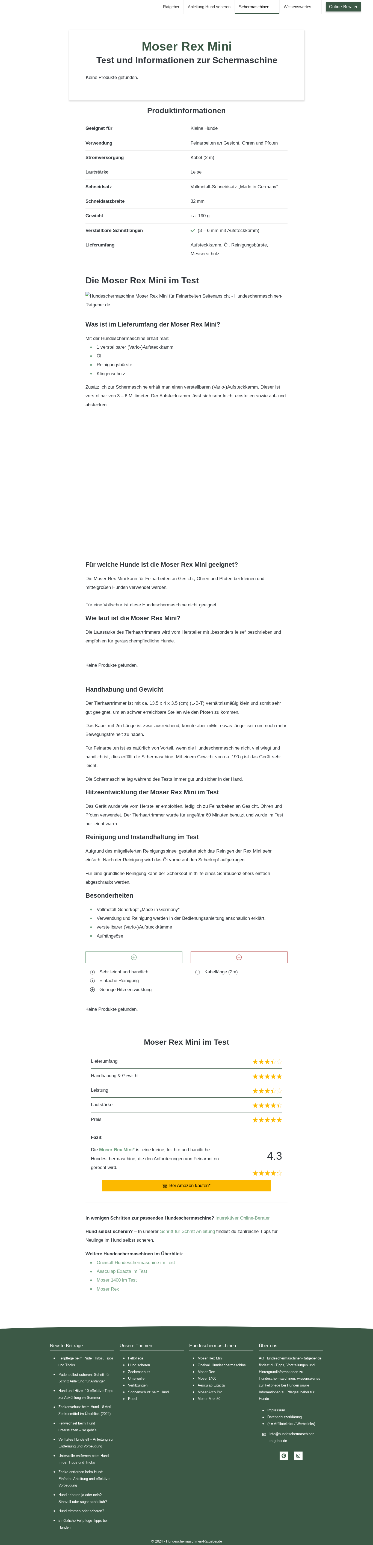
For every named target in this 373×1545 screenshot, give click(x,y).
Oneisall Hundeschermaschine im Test (136, 1262)
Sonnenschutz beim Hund (148, 1392)
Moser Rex (108, 1289)
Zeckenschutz (139, 1372)
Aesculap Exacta (211, 1385)
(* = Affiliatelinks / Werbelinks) (291, 1424)
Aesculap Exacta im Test (122, 1271)
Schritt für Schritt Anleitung (187, 1231)
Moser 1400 (207, 1378)
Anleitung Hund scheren (209, 6)
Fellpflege (135, 1358)
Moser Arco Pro (210, 1392)
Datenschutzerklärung (284, 1417)
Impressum (276, 1410)
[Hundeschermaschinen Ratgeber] (13, 7)
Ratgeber (171, 6)
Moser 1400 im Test (117, 1280)
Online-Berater (343, 6)
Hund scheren (139, 1365)
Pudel (132, 1399)
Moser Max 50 (209, 1399)
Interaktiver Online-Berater (242, 1218)
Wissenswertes (297, 6)
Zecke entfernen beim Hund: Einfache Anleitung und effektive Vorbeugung (83, 1478)
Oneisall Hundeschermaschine (222, 1365)
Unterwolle (136, 1378)
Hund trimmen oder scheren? (81, 1511)
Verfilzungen (137, 1385)
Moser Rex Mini (210, 1358)
